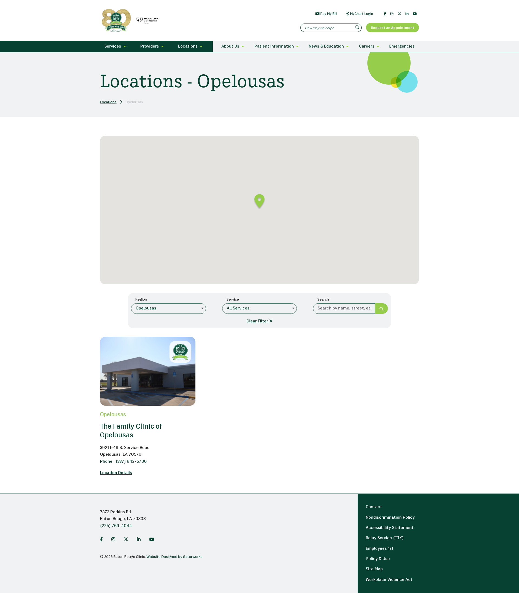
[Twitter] (399, 14)
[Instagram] (391, 14)
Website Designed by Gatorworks (174, 557)
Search (323, 300)
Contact (374, 507)
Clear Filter (258, 321)
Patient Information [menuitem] (274, 46)
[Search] (358, 28)
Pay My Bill (328, 14)
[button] (259, 202)
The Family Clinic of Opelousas (131, 431)
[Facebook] (385, 14)
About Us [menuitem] (230, 46)
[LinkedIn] (407, 14)
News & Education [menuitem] (326, 46)
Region (141, 300)
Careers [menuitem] (366, 46)
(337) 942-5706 (123, 461)
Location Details (116, 473)
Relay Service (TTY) (385, 538)
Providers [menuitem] (149, 46)
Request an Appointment (392, 28)
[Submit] (381, 308)
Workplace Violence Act (389, 580)
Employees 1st (380, 549)
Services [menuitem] (112, 46)
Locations (108, 102)
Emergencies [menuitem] (402, 46)
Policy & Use (378, 559)
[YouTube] (415, 14)
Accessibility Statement (390, 528)
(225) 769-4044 (116, 526)
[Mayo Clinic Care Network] (147, 21)
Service (233, 300)
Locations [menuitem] (188, 46)
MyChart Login (361, 14)
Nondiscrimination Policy (390, 517)
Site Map (374, 569)
